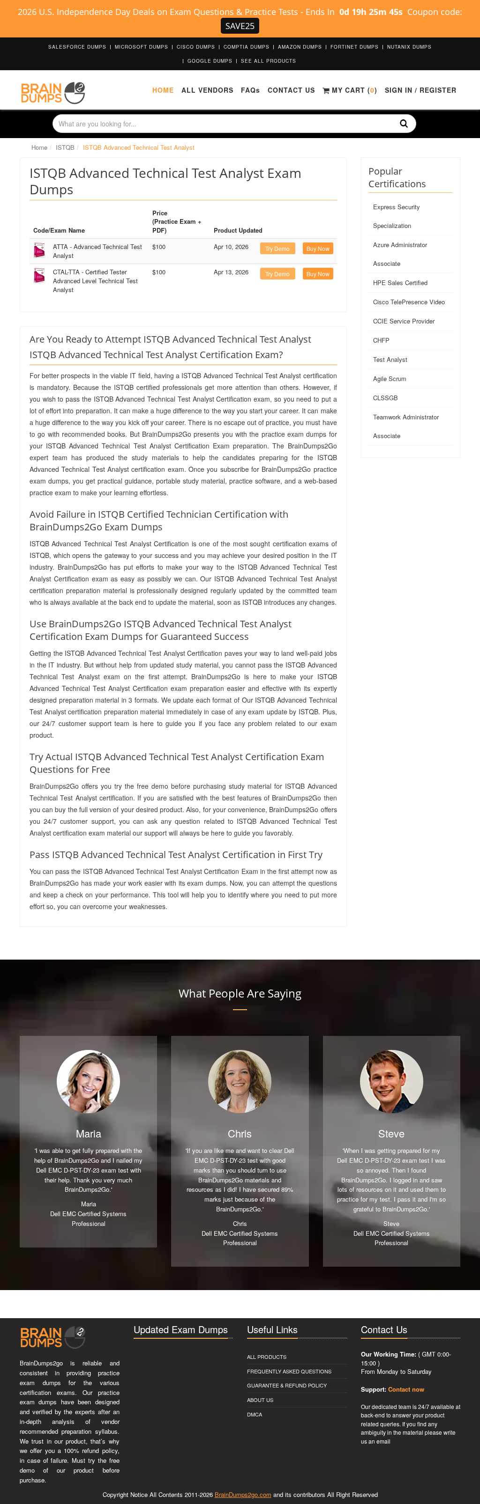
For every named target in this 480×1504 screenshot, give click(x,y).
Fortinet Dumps (354, 47)
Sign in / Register (421, 90)
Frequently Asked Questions (289, 1371)
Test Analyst (390, 359)
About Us (260, 1399)
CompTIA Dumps (247, 47)
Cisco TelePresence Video (409, 301)
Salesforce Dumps (77, 47)
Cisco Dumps (196, 47)
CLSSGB (385, 397)
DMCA (254, 1414)
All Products (266, 1356)
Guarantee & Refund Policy (287, 1385)
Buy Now (318, 248)
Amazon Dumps (300, 47)
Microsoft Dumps (141, 47)
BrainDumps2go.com (243, 1494)
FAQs (250, 90)
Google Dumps (210, 61)
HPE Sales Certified (400, 282)
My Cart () (353, 90)
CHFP (381, 340)
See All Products (268, 61)
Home (163, 90)
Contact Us (291, 90)
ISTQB (65, 147)
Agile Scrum (389, 378)
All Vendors (207, 90)
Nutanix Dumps (409, 47)
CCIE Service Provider (404, 320)
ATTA (97, 251)
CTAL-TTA (95, 280)
